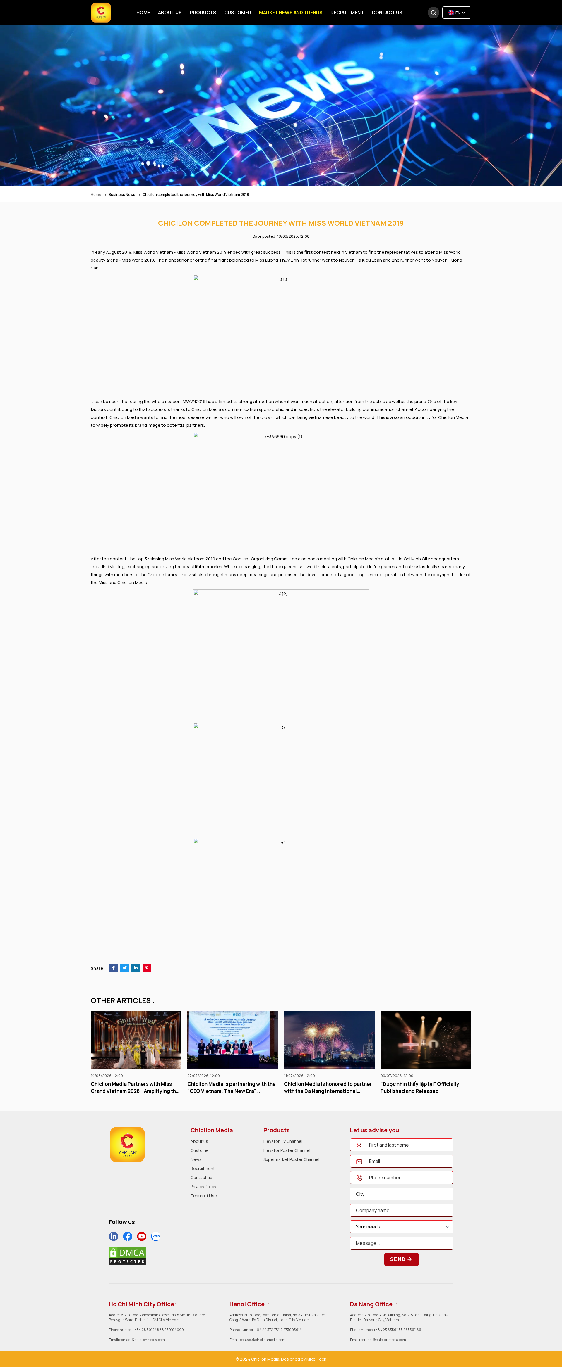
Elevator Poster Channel (286, 1150)
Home (143, 12)
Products (203, 12)
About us (170, 12)
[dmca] (127, 1255)
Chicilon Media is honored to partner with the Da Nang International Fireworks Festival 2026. (231, 1088)
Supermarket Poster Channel (291, 1159)
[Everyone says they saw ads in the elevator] (426, 1040)
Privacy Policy (203, 1186)
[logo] (127, 1144)
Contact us (387, 12)
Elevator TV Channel (282, 1141)
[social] (113, 1236)
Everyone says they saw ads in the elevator (421, 1087)
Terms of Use (204, 1195)
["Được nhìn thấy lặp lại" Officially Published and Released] (329, 1040)
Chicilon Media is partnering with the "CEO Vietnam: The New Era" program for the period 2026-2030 (135, 1088)
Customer (237, 12)
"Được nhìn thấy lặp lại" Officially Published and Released (323, 1087)
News (196, 1159)
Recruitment (347, 12)
